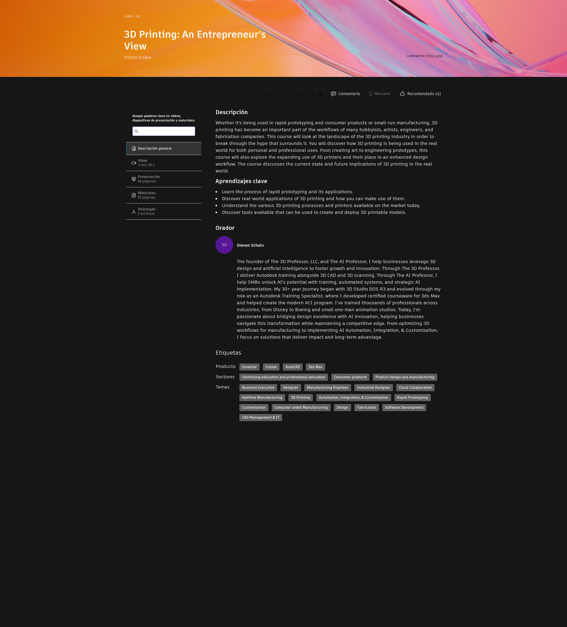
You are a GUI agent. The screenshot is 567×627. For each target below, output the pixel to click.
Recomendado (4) (424, 93)
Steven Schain (137, 58)
